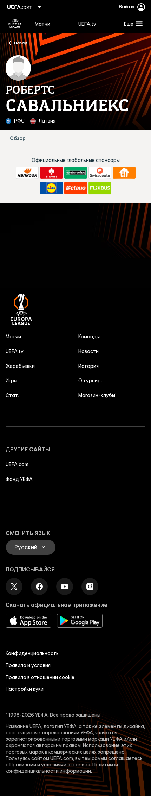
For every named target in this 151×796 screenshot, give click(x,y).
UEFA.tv (15, 351)
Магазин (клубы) (97, 395)
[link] (42, 23)
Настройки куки (25, 689)
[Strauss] (51, 173)
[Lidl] (51, 188)
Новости (88, 351)
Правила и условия (28, 665)
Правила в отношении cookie (40, 677)
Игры (11, 380)
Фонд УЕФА (19, 479)
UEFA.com (17, 464)
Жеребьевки (20, 366)
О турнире (91, 380)
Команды (89, 336)
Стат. (12, 395)
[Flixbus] (99, 188)
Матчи (13, 336)
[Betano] (75, 188)
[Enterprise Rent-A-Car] (75, 173)
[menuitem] (50, 23)
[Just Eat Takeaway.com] (124, 173)
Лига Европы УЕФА (15, 23)
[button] (131, 23)
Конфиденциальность (32, 653)
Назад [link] (21, 42)
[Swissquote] (99, 173)
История (88, 366)
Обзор (18, 138)
